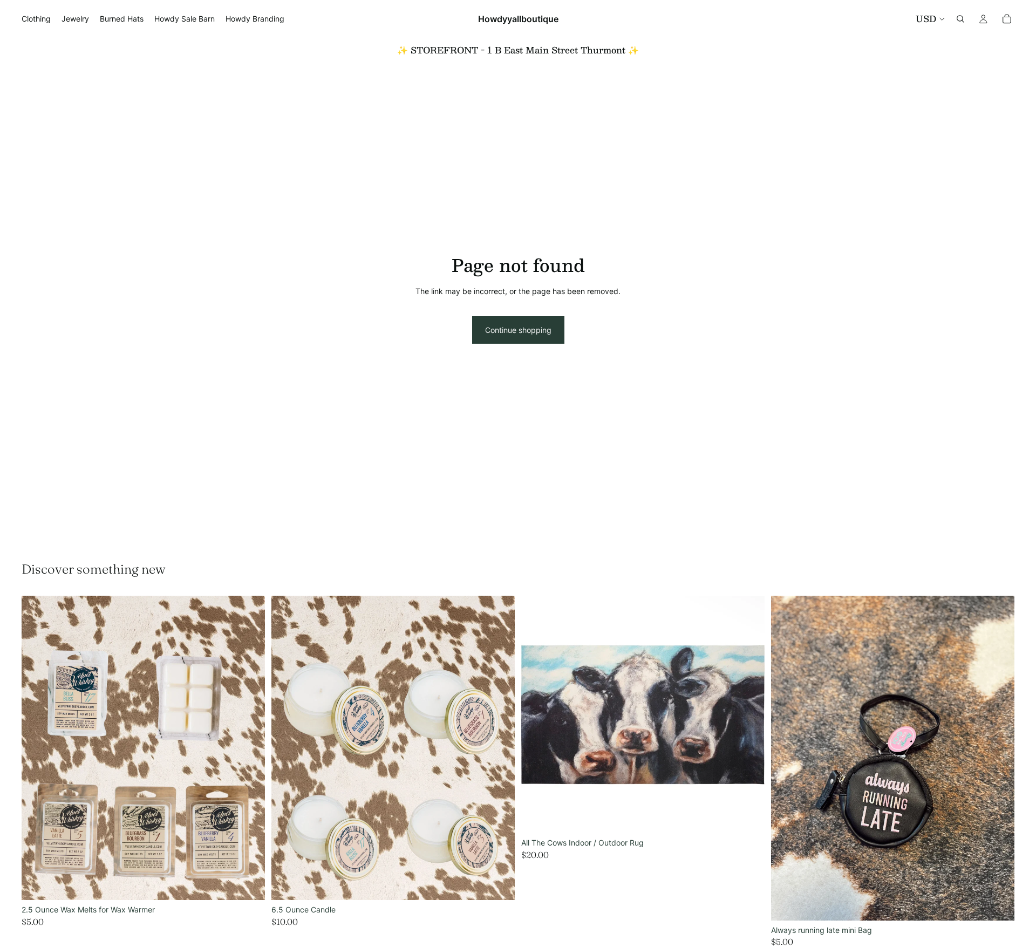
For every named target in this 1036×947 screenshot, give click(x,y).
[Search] (960, 19)
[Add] (748, 817)
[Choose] (248, 883)
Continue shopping (518, 330)
